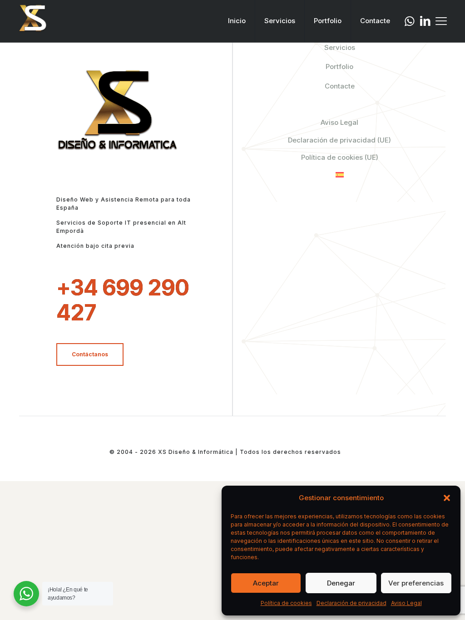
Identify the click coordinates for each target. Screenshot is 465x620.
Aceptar (266, 583)
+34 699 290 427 (122, 300)
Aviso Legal (406, 603)
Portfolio (339, 66)
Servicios (339, 47)
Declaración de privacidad (351, 603)
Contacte (340, 86)
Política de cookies (286, 603)
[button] (446, 497)
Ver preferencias (416, 583)
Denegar (341, 583)
